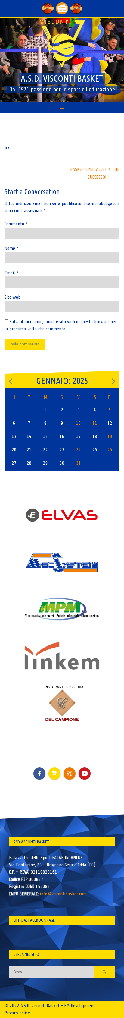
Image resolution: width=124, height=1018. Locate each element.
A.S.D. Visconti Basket (62, 78)
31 (78, 463)
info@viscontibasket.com (63, 894)
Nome (12, 248)
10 (78, 423)
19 (109, 436)
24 (78, 449)
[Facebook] (39, 769)
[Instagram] (54, 773)
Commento (16, 224)
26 (109, 449)
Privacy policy (17, 1013)
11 (94, 423)
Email (12, 273)
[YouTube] (85, 773)
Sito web (12, 297)
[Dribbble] (70, 773)
